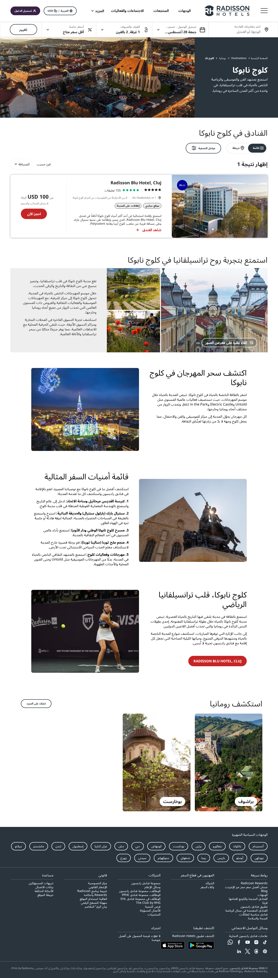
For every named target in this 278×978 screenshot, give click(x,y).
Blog (264, 891)
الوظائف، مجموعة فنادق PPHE (141, 895)
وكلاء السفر (207, 887)
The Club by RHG (148, 903)
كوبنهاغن (156, 846)
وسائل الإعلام (152, 887)
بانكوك (237, 846)
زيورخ (123, 858)
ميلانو (18, 846)
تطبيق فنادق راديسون (254, 907)
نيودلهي (259, 858)
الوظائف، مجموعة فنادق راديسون (140, 891)
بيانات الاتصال (44, 887)
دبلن (121, 846)
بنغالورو (217, 846)
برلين (198, 846)
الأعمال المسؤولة (150, 910)
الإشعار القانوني (98, 887)
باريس (221, 858)
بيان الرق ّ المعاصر (96, 907)
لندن (58, 846)
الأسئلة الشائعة (44, 891)
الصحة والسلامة (258, 918)
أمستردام (258, 846)
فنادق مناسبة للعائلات (253, 914)
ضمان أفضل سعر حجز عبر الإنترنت (246, 887)
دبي (137, 846)
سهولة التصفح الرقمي (94, 903)
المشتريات (154, 914)
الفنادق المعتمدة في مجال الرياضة (246, 910)
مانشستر (38, 846)
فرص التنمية (153, 907)
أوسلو (239, 858)
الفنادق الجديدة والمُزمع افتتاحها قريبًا (248, 901)
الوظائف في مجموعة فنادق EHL (141, 899)
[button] (60, 11)
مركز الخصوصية (97, 883)
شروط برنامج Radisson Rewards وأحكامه (92, 893)
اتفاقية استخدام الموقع (93, 899)
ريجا (203, 858)
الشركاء (210, 883)
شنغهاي (185, 858)
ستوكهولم (163, 858)
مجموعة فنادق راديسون (146, 883)
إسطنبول (78, 846)
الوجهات (263, 895)
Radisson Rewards (254, 883)
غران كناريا (101, 846)
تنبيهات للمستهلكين (40, 883)
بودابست (178, 846)
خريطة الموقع (45, 895)
